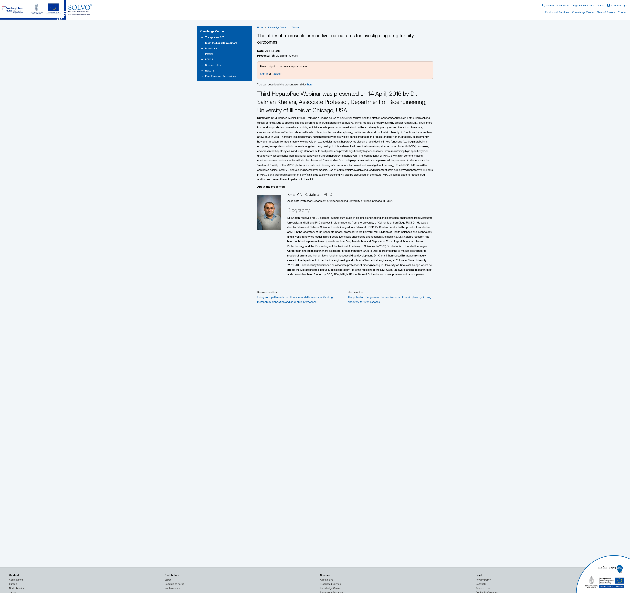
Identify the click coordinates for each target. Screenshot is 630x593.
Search (548, 5)
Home (260, 27)
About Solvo (326, 579)
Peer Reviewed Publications (218, 76)
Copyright (481, 584)
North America (16, 588)
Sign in (264, 73)
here (310, 84)
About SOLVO (563, 5)
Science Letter (210, 65)
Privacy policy (483, 579)
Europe (13, 584)
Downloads (208, 48)
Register (276, 73)
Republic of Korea (174, 584)
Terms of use (483, 588)
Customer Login (617, 5)
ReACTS (207, 70)
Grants (600, 5)
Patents (206, 53)
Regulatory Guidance (583, 5)
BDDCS (206, 59)
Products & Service (330, 584)
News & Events (606, 14)
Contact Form (16, 579)
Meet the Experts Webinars (218, 42)
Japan (168, 579)
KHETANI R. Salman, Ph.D (309, 194)
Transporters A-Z (212, 37)
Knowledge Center (583, 14)
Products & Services (557, 14)
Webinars (296, 27)
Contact (622, 14)
